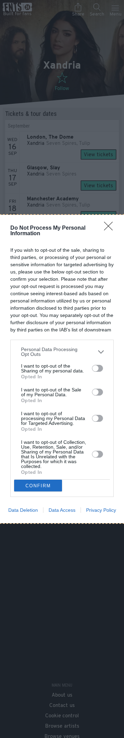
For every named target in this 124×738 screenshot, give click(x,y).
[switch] (97, 368)
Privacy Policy (101, 510)
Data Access (62, 510)
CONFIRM (38, 485)
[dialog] (62, 369)
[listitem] (62, 352)
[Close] (110, 228)
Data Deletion (23, 510)
